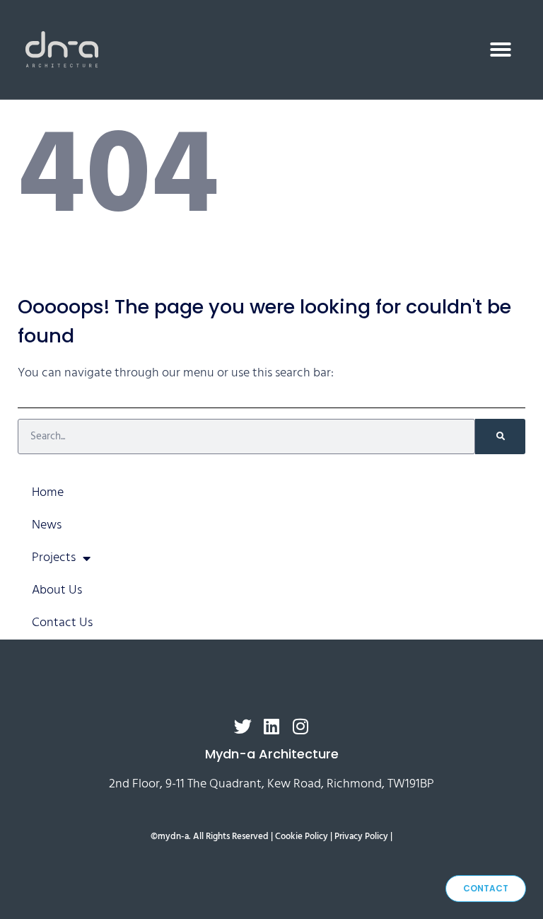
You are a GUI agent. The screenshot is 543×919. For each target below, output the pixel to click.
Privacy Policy (361, 837)
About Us (57, 590)
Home (48, 492)
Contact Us (62, 623)
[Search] (500, 436)
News (47, 525)
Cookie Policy (301, 837)
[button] (501, 50)
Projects (54, 558)
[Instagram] (301, 726)
